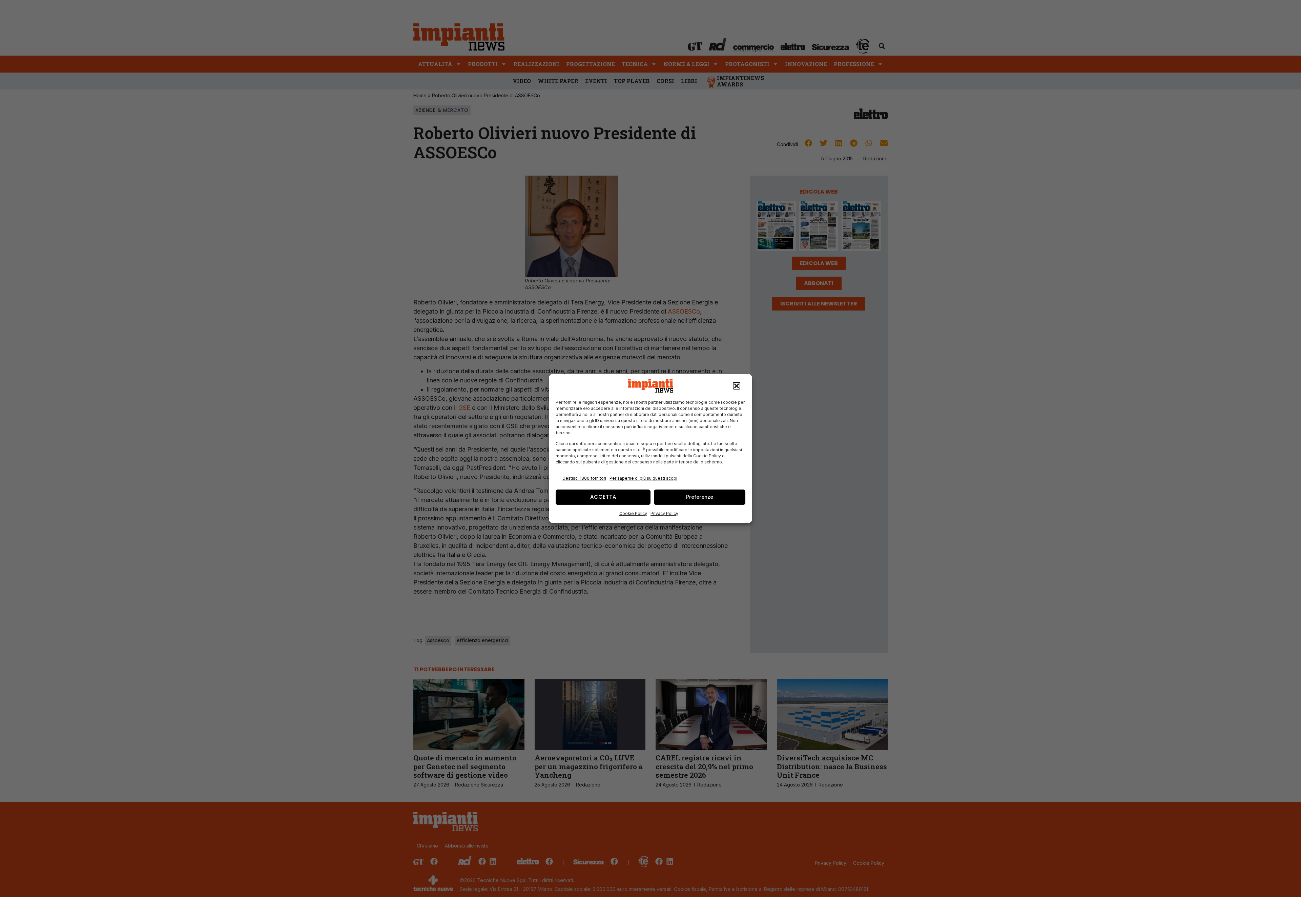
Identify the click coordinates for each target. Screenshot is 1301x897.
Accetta (603, 496)
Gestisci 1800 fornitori (584, 478)
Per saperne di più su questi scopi (643, 478)
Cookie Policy (633, 513)
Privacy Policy (664, 513)
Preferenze (699, 497)
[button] (736, 385)
